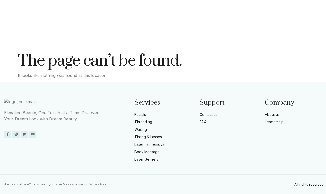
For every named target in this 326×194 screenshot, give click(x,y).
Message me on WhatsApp (84, 184)
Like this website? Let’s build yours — (33, 184)
